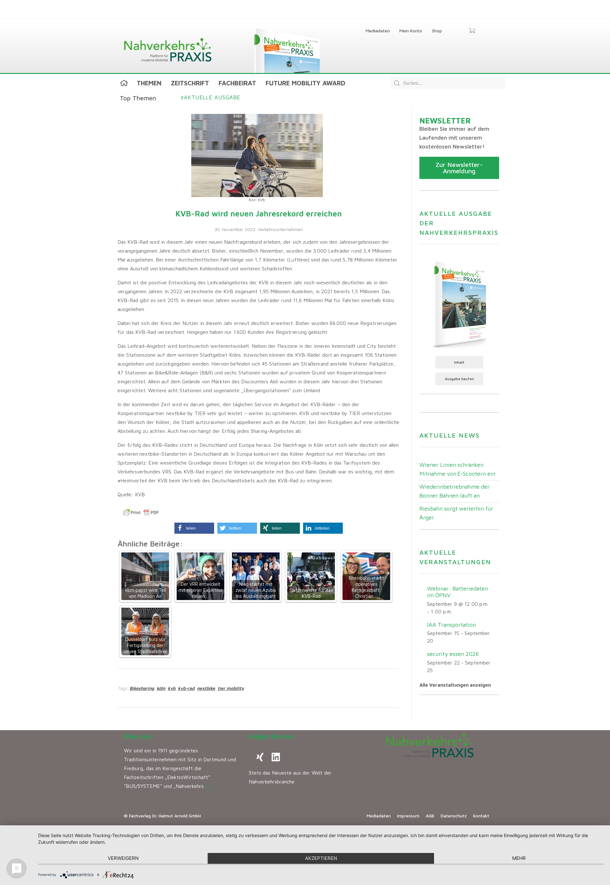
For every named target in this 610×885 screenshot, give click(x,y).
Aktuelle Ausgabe (210, 97)
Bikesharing (142, 688)
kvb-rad (186, 688)
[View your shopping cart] (472, 31)
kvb (171, 688)
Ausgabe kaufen (459, 379)
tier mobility (231, 688)
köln (161, 688)
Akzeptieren (321, 858)
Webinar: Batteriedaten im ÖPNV (457, 591)
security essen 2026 (453, 654)
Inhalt (459, 362)
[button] (194, 528)
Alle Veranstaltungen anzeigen (455, 685)
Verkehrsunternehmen (280, 229)
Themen (149, 83)
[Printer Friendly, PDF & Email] (141, 512)
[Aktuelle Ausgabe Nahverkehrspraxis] (459, 304)
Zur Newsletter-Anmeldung (459, 168)
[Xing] (260, 757)
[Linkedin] (276, 757)
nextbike (206, 688)
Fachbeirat (237, 83)
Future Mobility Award (305, 83)
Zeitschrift (190, 83)
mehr (519, 858)
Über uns (137, 736)
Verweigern (123, 858)
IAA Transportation (451, 624)
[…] (209, 786)
